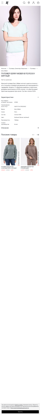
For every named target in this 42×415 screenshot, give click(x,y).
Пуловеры (33, 68)
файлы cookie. (19, 405)
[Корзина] (38, 3)
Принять (20, 412)
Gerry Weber (4, 71)
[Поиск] (24, 3)
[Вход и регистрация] (33, 3)
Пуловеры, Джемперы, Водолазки (18, 68)
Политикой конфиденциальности (19, 408)
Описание (5, 128)
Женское (3, 68)
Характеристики (7, 97)
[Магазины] (29, 3)
